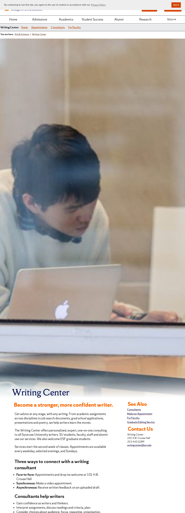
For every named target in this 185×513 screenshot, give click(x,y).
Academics (66, 19)
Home (13, 19)
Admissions (39, 19)
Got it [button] (176, 5)
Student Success (92, 19)
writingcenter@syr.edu (139, 445)
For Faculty (74, 27)
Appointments (39, 27)
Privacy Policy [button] (98, 5)
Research (145, 19)
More (170, 19)
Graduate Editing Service (141, 422)
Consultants (58, 27)
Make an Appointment (139, 413)
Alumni (119, 19)
